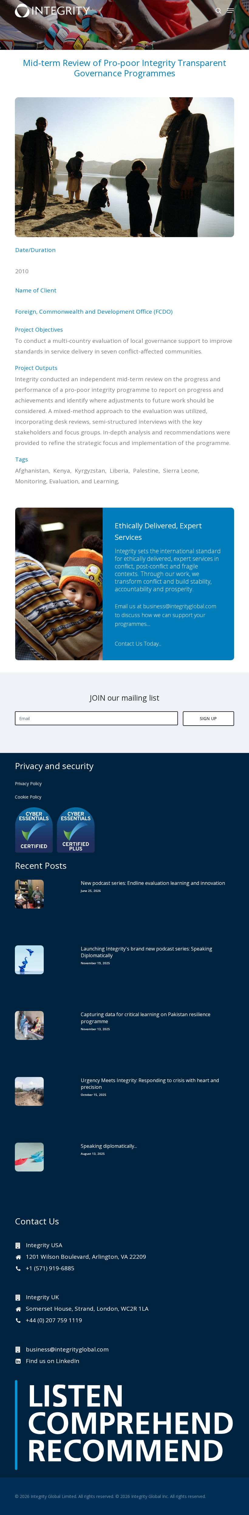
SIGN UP (208, 718)
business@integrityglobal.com (179, 606)
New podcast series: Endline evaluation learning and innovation (153, 883)
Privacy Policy (28, 783)
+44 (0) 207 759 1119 (54, 1320)
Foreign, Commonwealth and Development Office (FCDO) (93, 312)
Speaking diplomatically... (109, 1146)
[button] (230, 11)
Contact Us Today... (138, 643)
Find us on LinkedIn (52, 1361)
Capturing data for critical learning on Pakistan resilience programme (145, 1017)
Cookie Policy (28, 797)
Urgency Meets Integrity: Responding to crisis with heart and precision (150, 1083)
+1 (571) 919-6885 (50, 1268)
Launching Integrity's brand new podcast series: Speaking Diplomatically (146, 952)
